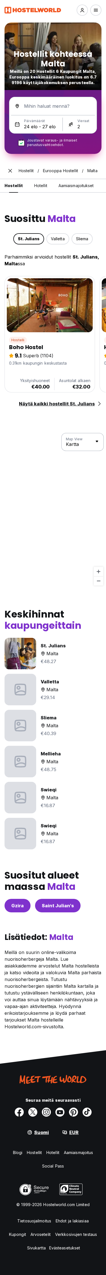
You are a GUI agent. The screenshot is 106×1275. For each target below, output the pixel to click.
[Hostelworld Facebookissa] (19, 1112)
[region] (53, 509)
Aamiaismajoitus (78, 1152)
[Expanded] (10, 171)
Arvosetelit (41, 1234)
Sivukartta (36, 1247)
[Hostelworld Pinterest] (73, 1112)
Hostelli (18, 340)
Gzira (17, 905)
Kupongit (17, 1234)
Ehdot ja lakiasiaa (72, 1220)
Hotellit (52, 1152)
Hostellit (34, 1152)
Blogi (18, 1152)
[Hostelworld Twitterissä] (32, 1112)
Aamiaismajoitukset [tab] (76, 185)
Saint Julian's (58, 905)
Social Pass (53, 1166)
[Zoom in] (98, 571)
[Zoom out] (98, 580)
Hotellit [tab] (40, 185)
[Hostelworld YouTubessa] (59, 1112)
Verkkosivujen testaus (76, 1234)
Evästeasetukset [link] (64, 1247)
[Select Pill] (82, 10)
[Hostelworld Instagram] (46, 1112)
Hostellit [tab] (14, 185)
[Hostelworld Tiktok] (87, 1112)
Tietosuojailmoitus (34, 1220)
